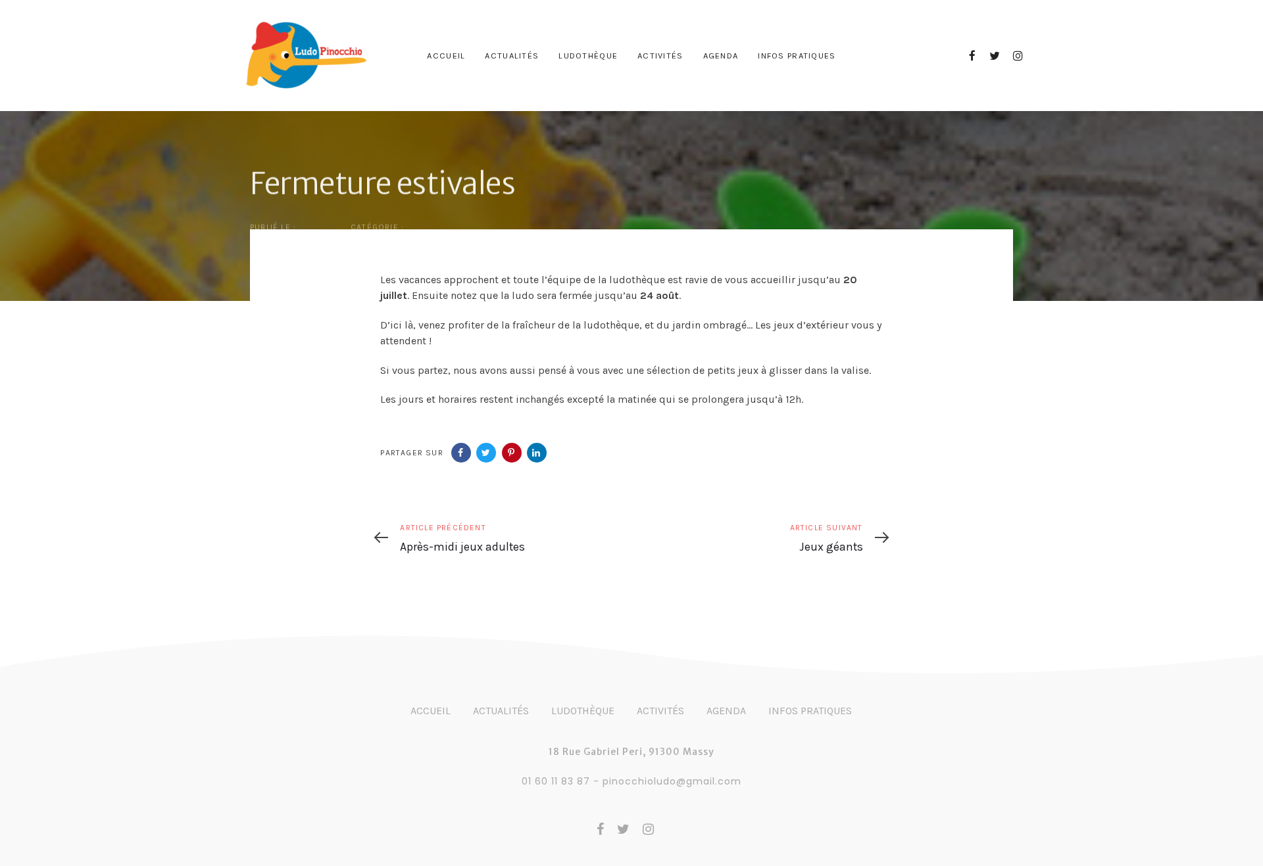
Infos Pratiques (810, 710)
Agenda (726, 710)
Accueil (430, 710)
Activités (660, 710)
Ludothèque (582, 710)
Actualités (501, 710)
